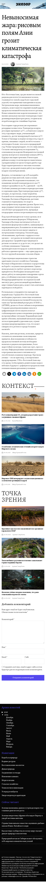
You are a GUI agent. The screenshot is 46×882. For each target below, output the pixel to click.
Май (8, 736)
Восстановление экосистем (13, 765)
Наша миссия (14, 868)
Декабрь (9, 717)
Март (8, 741)
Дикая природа (8, 769)
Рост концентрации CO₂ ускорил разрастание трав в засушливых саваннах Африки (22, 416)
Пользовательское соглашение (12, 872)
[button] (4, 374)
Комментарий (8, 619)
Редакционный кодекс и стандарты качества (17, 870)
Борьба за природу (9, 758)
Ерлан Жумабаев (17, 421)
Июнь (8, 733)
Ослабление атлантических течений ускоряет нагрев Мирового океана (23, 448)
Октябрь (9, 723)
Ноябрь (9, 720)
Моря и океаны (8, 780)
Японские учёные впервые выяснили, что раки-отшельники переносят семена (20, 593)
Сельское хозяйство (10, 784)
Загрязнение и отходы (11, 773)
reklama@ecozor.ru (14, 876)
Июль (8, 731)
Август (9, 728)
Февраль (9, 744)
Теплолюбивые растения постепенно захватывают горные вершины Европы (22, 561)
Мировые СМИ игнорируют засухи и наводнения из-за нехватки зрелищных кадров (23, 479)
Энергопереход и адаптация (13, 795)
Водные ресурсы (8, 761)
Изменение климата (10, 776)
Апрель (9, 739)
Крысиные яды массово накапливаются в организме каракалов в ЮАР (22, 530)
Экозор (23, 4)
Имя (4, 647)
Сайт (27, 657)
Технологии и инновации (12, 788)
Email (4, 657)
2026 (6, 712)
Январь (9, 747)
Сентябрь (10, 725)
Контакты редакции (26, 868)
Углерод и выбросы (10, 792)
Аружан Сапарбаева (22, 64)
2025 (6, 715)
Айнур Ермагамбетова (19, 453)
